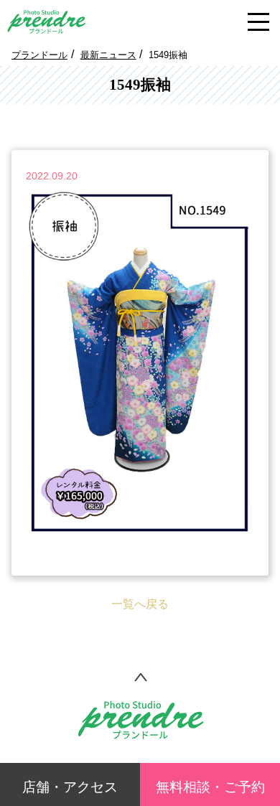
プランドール (39, 55)
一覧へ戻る (140, 604)
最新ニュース (108, 55)
